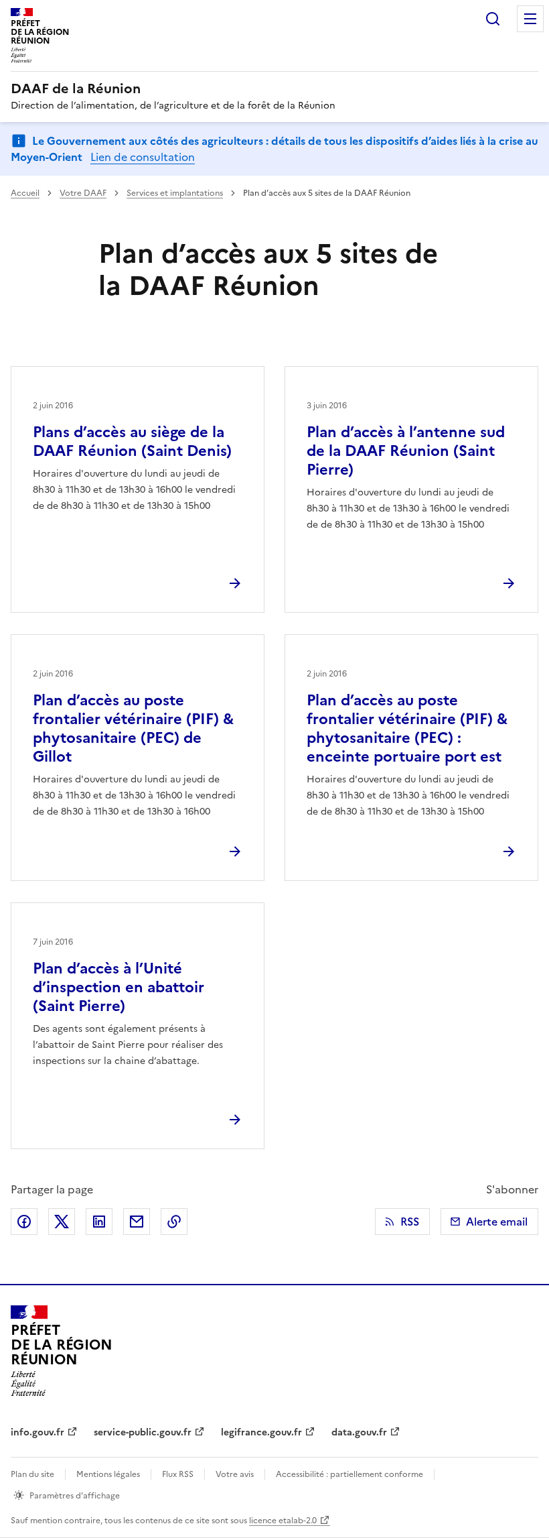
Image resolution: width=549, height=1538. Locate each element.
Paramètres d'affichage (74, 1496)
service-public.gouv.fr (142, 1432)
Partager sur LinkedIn (99, 1221)
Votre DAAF (83, 193)
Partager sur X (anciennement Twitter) (61, 1221)
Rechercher (492, 18)
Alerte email (497, 1222)
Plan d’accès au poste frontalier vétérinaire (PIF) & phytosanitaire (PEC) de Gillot (133, 728)
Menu (530, 18)
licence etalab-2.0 (283, 1521)
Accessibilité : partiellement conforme (349, 1474)
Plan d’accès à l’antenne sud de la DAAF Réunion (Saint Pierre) (406, 451)
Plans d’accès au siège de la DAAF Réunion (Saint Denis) (132, 441)
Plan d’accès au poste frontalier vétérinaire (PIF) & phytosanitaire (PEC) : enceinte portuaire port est (407, 728)
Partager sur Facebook (24, 1221)
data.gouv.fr (359, 1432)
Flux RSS (177, 1474)
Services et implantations (175, 193)
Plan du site (32, 1474)
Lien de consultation (142, 157)
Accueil (25, 193)
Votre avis (235, 1474)
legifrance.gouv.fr (261, 1432)
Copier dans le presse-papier (174, 1221)
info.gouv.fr (37, 1432)
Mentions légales (108, 1474)
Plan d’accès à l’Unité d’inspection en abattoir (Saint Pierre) (118, 987)
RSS (409, 1222)
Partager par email (136, 1221)
